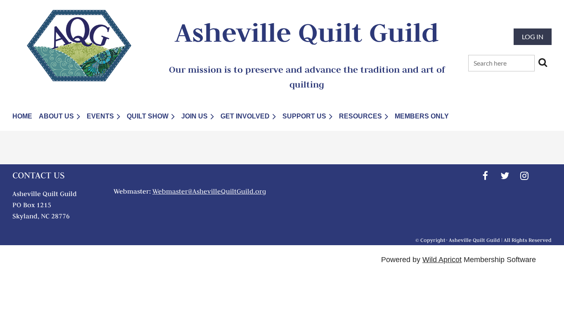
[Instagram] (524, 175)
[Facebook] (485, 175)
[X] (504, 175)
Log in (532, 36)
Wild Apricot (442, 259)
